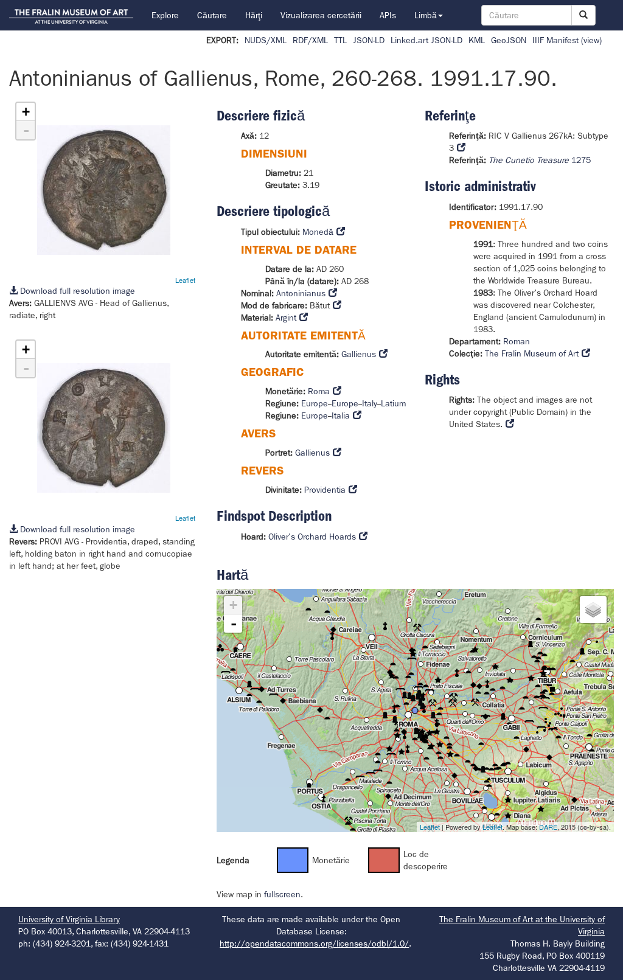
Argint (286, 317)
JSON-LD (369, 40)
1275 (540, 160)
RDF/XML (310, 40)
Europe (314, 403)
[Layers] (593, 609)
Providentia (325, 489)
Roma (319, 391)
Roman (516, 341)
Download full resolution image (76, 290)
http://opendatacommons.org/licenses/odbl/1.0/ (314, 943)
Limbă (425, 15)
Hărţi (253, 15)
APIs (388, 15)
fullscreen (282, 894)
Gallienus (358, 354)
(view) (591, 40)
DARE (548, 827)
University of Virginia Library (69, 919)
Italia (341, 415)
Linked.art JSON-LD (426, 40)
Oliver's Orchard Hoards (312, 536)
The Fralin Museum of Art (532, 353)
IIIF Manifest (555, 40)
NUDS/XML (266, 40)
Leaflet (185, 280)
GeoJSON (508, 40)
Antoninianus (300, 293)
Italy (369, 403)
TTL (340, 40)
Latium (393, 403)
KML (476, 40)
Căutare (212, 15)
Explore (165, 15)
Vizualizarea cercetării (320, 15)
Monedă (317, 231)
